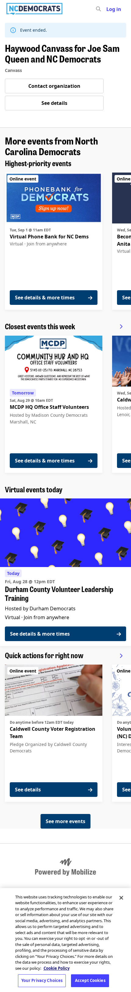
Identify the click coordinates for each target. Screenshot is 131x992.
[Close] (121, 898)
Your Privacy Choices (42, 980)
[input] (109, 9)
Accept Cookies (90, 980)
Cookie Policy (56, 968)
